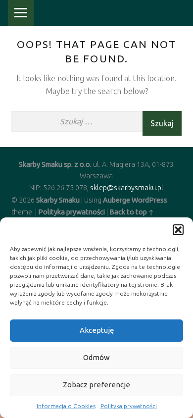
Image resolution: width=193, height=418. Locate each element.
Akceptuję (97, 330)
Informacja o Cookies (66, 406)
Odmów (96, 357)
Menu (21, 13)
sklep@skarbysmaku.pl (126, 188)
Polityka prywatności (128, 406)
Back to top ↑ (131, 212)
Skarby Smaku (58, 200)
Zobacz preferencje (96, 384)
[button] (178, 230)
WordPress (149, 200)
